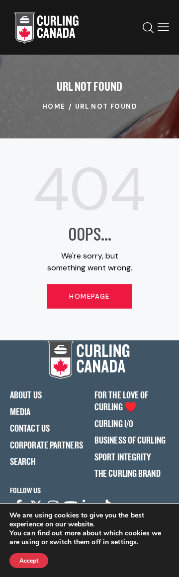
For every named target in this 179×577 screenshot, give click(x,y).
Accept (28, 561)
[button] (163, 27)
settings (124, 542)
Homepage (89, 296)
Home (54, 106)
